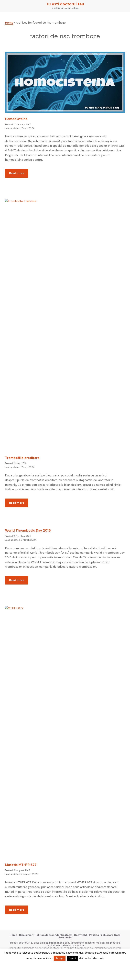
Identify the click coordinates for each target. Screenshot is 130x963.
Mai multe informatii (91, 958)
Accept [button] (59, 958)
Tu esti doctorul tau (65, 4)
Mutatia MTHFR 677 (20, 865)
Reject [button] (72, 958)
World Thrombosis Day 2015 (28, 530)
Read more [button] (18, 174)
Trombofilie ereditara (22, 458)
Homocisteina (16, 119)
